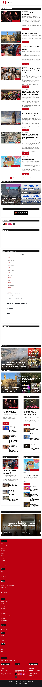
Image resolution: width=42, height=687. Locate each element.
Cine (1, 573)
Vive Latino (3, 618)
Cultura (5, 396)
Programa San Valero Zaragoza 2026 (7, 585)
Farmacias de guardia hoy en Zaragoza (8, 660)
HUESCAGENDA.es (32, 668)
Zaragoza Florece (4, 620)
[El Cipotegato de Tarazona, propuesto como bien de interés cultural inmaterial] (6, 447)
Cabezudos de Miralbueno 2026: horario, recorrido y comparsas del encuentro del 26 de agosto (34, 497)
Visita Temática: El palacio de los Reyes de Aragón (17, 303)
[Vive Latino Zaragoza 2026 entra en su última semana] (11, 194)
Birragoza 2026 (10, 308)
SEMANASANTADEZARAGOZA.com (35, 671)
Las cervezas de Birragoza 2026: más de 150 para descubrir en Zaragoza (31, 70)
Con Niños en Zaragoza (5, 546)
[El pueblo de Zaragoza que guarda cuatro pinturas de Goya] (11, 383)
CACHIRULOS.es (32, 675)
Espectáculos (27, 396)
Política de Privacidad (4, 671)
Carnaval (2, 603)
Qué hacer (2, 543)
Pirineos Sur (3, 654)
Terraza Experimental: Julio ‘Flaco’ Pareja (15, 264)
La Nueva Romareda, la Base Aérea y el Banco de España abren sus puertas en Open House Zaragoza (30, 136)
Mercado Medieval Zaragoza (6, 615)
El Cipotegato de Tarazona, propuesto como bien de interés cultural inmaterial (13, 449)
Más (14, 396)
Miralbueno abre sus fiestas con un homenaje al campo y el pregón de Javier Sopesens (31, 92)
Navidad (2, 595)
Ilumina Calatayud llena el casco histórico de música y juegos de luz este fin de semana (26, 386)
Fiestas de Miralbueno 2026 (12, 268)
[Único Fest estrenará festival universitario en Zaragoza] (6, 492)
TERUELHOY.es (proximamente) (34, 670)
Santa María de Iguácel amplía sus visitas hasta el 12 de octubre (31, 379)
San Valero (3, 583)
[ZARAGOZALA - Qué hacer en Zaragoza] (8, 2)
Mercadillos (3, 558)
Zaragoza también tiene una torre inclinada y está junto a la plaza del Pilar (21, 524)
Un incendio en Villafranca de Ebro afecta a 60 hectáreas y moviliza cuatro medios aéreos (14, 364)
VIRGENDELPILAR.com (33, 673)
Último (30, 177)
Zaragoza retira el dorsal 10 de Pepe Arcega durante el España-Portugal (31, 48)
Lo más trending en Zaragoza (8, 512)
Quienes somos (3, 666)
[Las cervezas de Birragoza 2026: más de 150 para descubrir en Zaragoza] (6, 485)
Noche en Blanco (4, 616)
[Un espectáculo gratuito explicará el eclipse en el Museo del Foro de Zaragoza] (27, 437)
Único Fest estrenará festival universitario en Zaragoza (30, 114)
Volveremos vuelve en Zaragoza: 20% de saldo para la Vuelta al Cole (34, 354)
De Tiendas (3, 550)
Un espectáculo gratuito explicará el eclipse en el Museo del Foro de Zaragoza (34, 440)
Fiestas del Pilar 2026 (4, 594)
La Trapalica (9, 313)
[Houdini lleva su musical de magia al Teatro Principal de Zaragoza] (27, 446)
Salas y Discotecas (4, 562)
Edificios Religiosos (4, 638)
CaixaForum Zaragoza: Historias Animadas (15, 298)
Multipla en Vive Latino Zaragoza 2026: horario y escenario (29, 191)
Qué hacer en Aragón (6, 370)
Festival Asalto (3, 610)
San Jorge (2, 590)
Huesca (2, 651)
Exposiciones (3, 574)
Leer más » (26, 29)
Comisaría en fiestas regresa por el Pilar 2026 (9, 411)
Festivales (2, 553)
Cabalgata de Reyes (4, 601)
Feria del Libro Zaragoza (5, 606)
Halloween (2, 611)
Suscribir (2, 668)
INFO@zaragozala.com (22, 671)
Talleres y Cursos (4, 563)
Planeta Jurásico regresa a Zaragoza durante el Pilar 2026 (34, 431)
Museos (2, 578)
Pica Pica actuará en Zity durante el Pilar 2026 (34, 489)
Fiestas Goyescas (4, 592)
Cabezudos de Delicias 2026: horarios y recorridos (30, 158)
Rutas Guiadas (3, 560)
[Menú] (1, 3)
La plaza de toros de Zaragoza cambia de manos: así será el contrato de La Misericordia (34, 364)
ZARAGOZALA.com (32, 666)
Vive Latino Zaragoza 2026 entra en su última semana (10, 200)
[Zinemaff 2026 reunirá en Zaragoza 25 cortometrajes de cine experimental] (6, 428)
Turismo (2, 635)
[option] (21, 194)
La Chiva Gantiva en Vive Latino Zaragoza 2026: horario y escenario (25, 199)
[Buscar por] (40, 3)
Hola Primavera (3, 613)
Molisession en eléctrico (12, 259)
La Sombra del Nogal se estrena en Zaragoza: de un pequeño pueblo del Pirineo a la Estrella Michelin (13, 439)
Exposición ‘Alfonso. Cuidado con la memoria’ (16, 278)
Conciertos (3, 548)
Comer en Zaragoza (4, 545)
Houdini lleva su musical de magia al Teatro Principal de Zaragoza (34, 447)
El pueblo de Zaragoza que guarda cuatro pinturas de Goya (31, 34)
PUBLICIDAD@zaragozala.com (20, 670)
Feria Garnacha (3, 608)
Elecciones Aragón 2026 (5, 629)
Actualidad (4, 345)
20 (23, 177)
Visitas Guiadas (3, 565)
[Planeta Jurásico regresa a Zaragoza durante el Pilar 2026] (27, 430)
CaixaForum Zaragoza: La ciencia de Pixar (15, 283)
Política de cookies (4, 670)
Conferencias (3, 576)
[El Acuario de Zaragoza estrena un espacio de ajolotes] (27, 504)
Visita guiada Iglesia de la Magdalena (14, 293)
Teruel (2, 649)
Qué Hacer (6, 457)
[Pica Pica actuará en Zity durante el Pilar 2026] (27, 488)
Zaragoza (2, 647)
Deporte (2, 555)
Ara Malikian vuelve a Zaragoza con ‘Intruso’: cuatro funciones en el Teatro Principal (30, 413)
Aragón (2, 646)
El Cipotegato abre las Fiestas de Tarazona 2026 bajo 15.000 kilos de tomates (36, 387)
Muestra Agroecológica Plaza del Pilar (15, 273)
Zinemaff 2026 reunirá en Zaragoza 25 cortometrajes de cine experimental (13, 430)
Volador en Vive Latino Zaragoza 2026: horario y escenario (36, 200)
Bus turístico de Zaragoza (12, 288)
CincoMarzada (3, 587)
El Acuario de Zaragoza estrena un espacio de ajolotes (34, 506)
